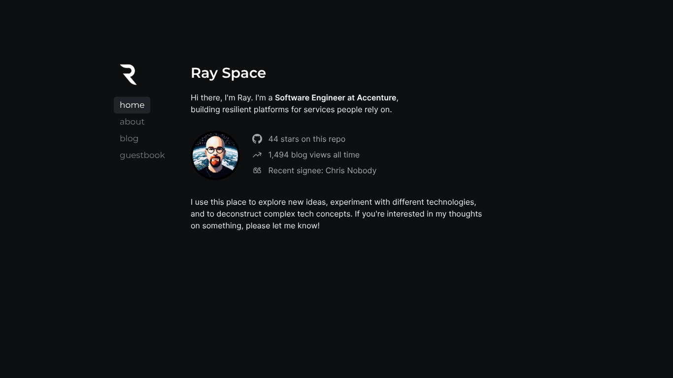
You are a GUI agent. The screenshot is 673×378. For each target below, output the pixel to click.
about (132, 122)
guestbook (142, 155)
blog (129, 139)
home (132, 105)
